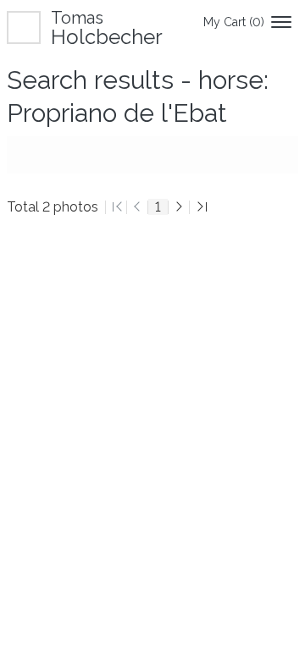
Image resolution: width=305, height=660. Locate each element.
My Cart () (233, 22)
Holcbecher (107, 27)
